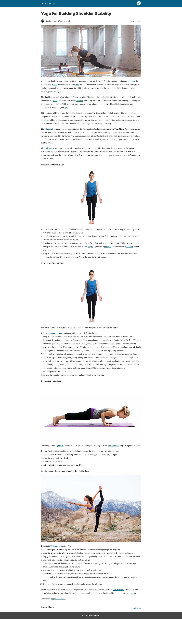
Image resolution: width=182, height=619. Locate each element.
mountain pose (56, 333)
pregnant (132, 593)
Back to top (136, 608)
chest (49, 250)
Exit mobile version (91, 615)
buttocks (107, 246)
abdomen (129, 246)
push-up (60, 445)
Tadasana (48, 148)
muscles (126, 116)
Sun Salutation (113, 445)
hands (55, 84)
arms (77, 84)
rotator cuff (49, 128)
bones (46, 120)
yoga (59, 91)
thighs (90, 246)
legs (66, 107)
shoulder (131, 81)
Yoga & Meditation (58, 599)
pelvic (55, 100)
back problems (118, 589)
